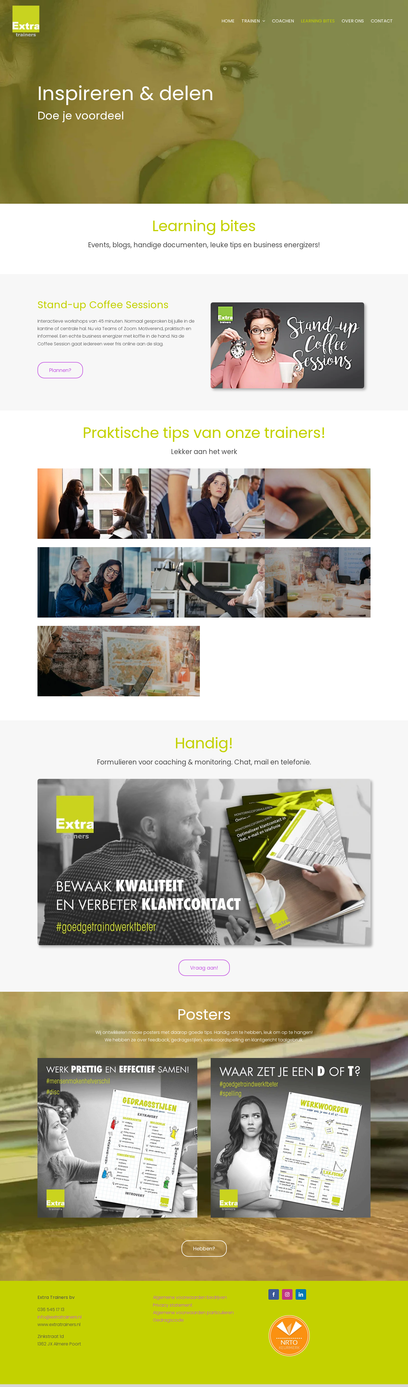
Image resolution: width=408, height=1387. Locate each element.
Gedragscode (168, 1320)
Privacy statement (172, 1305)
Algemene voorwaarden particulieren (193, 1312)
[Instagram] (287, 1294)
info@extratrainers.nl (59, 1317)
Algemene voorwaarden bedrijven (190, 1297)
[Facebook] (273, 1294)
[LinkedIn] (301, 1294)
